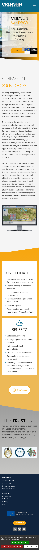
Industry (5, 502)
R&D (4, 504)
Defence (5, 499)
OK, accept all (20, 543)
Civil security (6, 496)
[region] (19, 36)
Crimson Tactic (7, 483)
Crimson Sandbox (8, 486)
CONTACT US (19, 523)
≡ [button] (34, 5)
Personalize (31, 547)
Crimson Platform (8, 489)
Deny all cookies (12, 547)
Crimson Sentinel (8, 480)
